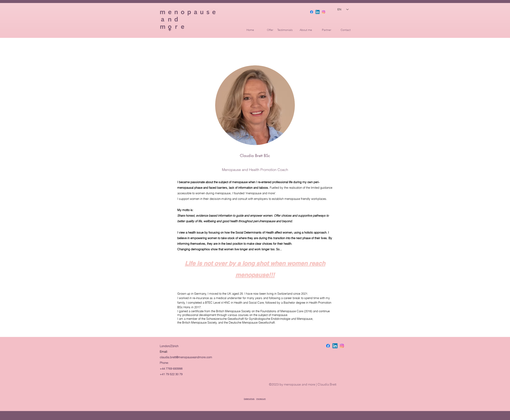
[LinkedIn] (318, 12)
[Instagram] (324, 12)
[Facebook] (312, 12)
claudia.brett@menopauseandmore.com (186, 357)
